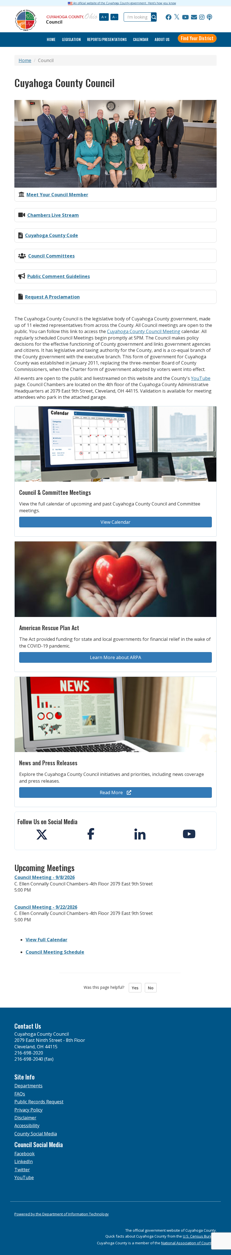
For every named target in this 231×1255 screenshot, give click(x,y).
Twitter (22, 1170)
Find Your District (197, 38)
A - (114, 16)
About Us (162, 39)
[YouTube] (185, 17)
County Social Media (35, 1134)
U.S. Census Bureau (200, 1236)
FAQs (19, 1094)
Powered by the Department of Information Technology (61, 1214)
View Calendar (115, 522)
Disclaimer (25, 1118)
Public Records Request (38, 1102)
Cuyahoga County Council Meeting (143, 331)
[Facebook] (169, 17)
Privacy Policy (28, 1110)
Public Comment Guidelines (58, 276)
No (151, 987)
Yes (135, 987)
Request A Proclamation (52, 297)
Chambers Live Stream (53, 215)
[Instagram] (202, 17)
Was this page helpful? (106, 987)
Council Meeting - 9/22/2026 (45, 907)
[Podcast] (209, 17)
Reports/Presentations (107, 39)
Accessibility (26, 1125)
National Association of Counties (189, 1242)
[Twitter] (177, 17)
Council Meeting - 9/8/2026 (44, 877)
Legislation (71, 39)
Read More (112, 792)
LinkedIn (23, 1161)
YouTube (200, 378)
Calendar (140, 39)
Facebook (24, 1154)
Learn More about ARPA (115, 657)
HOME (51, 39)
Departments (28, 1086)
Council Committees (51, 256)
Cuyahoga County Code (51, 235)
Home (25, 60)
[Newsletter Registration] (194, 17)
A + (103, 16)
